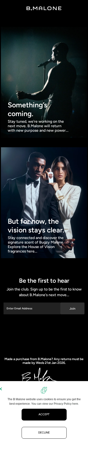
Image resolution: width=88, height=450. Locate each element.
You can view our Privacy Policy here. (55, 403)
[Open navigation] (8, 8)
